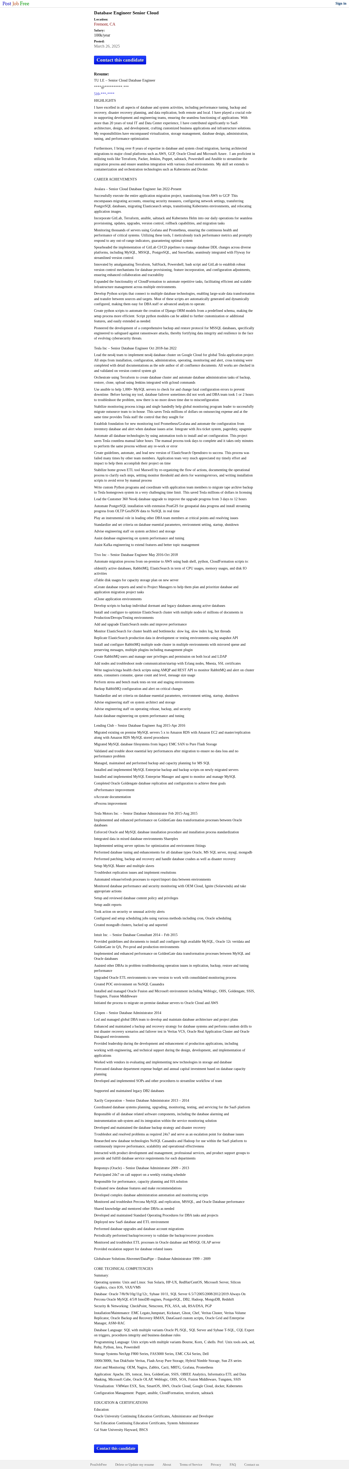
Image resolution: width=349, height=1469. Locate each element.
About (166, 1464)
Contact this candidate (120, 60)
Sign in (340, 3)
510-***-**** (104, 94)
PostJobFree (98, 1464)
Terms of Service (191, 1464)
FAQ (233, 1464)
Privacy (216, 1464)
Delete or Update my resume (134, 1464)
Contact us (251, 1464)
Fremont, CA (104, 24)
